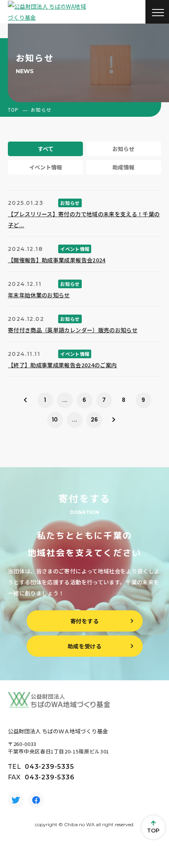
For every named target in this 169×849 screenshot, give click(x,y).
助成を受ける (84, 646)
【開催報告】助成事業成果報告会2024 (57, 260)
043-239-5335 (49, 766)
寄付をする (84, 621)
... (64, 400)
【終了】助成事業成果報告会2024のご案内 (62, 365)
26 (94, 420)
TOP (13, 109)
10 (55, 420)
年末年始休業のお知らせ (39, 295)
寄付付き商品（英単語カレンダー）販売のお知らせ (73, 330)
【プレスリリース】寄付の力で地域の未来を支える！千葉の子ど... (84, 219)
